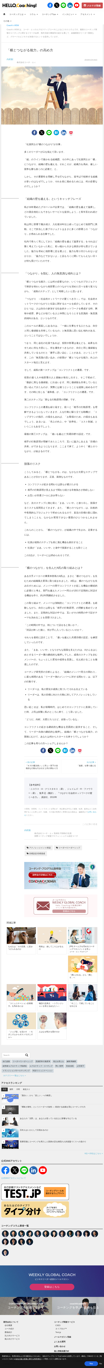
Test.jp (58, 1332)
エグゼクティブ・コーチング (41, 1066)
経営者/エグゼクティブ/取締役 (15, 1066)
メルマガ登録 (93, 5)
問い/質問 (59, 1066)
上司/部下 (80, 1066)
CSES (57, 1325)
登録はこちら (52, 1286)
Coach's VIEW (13, 25)
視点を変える (58, 1061)
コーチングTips (49, 14)
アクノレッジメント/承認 (40, 848)
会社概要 (8, 1325)
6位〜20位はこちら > (94, 1153)
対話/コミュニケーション (43, 1071)
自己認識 (6, 1061)
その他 (6, 21)
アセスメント (86, 14)
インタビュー (68, 14)
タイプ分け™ (61, 1329)
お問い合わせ (59, 1346)
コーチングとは (16, 14)
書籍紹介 (8, 1332)
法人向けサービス (12, 1335)
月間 (18, 1089)
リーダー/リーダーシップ (69, 848)
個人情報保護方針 (61, 1351)
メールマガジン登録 (62, 1337)
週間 (11, 1089)
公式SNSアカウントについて (13, 1178)
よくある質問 (59, 1342)
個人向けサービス (12, 1339)
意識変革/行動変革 (43, 1061)
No (100, 1363)
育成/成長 (70, 1066)
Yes (91, 1363)
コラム (33, 14)
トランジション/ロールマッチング (16, 1071)
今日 (4, 1089)
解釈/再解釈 (71, 1061)
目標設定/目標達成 (37, 853)
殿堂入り (26, 1089)
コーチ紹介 (9, 1329)
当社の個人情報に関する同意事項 (28, 1359)
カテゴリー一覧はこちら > (14, 1075)
